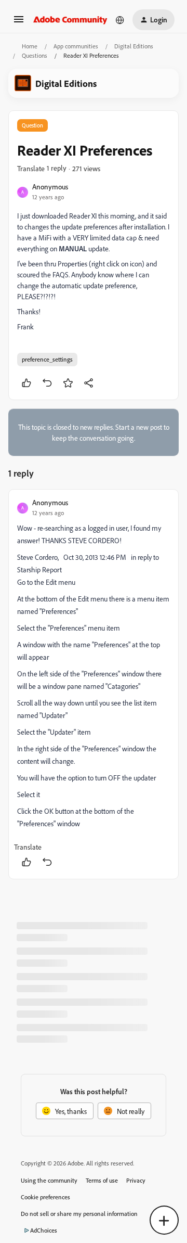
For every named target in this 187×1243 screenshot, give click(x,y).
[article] (93, 684)
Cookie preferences (45, 1197)
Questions (34, 55)
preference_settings (47, 359)
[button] (18, 22)
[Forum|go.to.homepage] (70, 19)
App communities (76, 46)
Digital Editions (133, 46)
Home (29, 46)
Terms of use (102, 1180)
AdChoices (43, 1230)
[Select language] (120, 19)
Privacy (135, 1180)
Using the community (49, 1180)
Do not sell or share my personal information (79, 1214)
